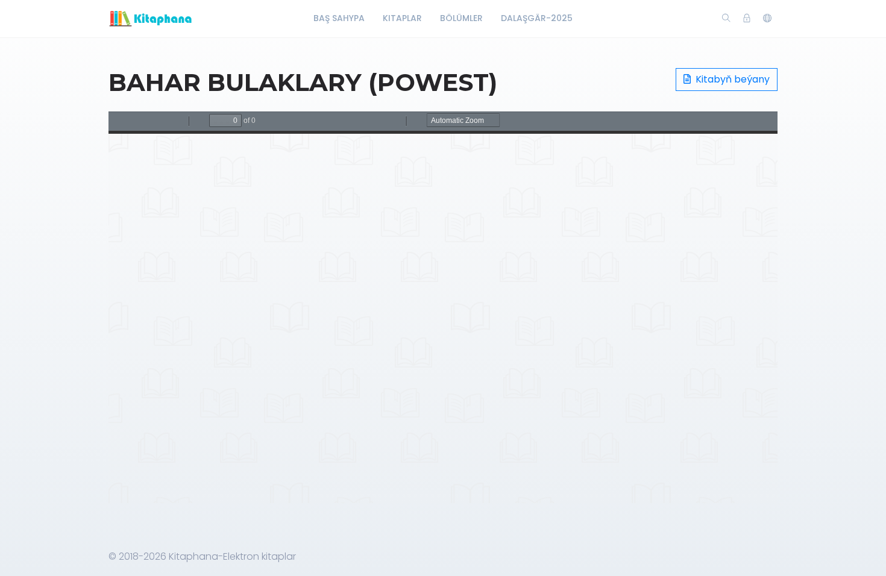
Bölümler (461, 18)
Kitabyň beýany (731, 79)
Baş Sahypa (339, 18)
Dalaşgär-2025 (537, 18)
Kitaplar (402, 18)
